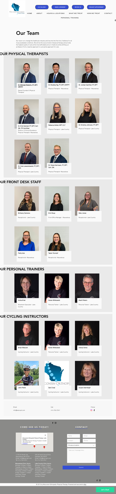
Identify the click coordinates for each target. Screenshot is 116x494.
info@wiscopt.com (19, 410)
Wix (85, 484)
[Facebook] (94, 410)
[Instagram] (91, 410)
